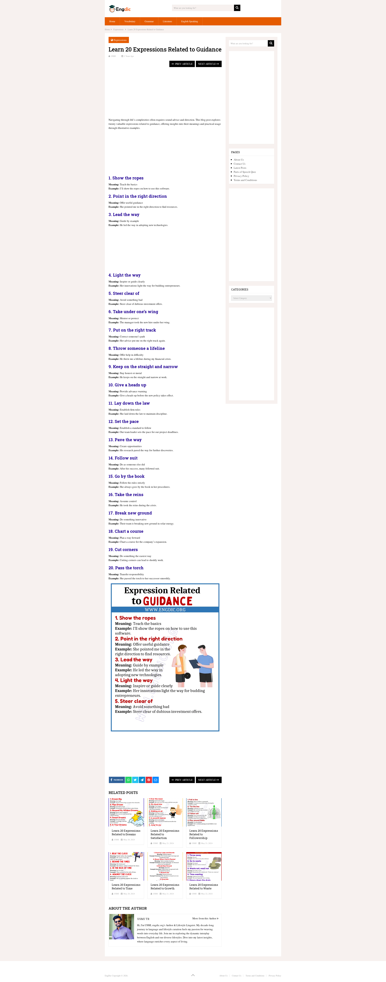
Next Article (207, 64)
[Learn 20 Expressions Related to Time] (126, 866)
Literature (167, 21)
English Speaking (189, 21)
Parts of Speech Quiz (245, 172)
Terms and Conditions (245, 180)
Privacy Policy (241, 176)
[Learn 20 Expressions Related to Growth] (165, 866)
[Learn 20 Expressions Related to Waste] (204, 866)
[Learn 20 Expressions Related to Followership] (204, 812)
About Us (239, 159)
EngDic (108, 975)
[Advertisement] (165, 93)
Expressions (120, 40)
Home (112, 21)
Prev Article (184, 64)
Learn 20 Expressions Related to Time (126, 886)
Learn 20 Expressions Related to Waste (203, 886)
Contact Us (239, 163)
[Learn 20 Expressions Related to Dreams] (126, 812)
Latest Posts (240, 167)
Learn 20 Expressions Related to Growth (165, 886)
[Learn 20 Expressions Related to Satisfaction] (165, 812)
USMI (113, 56)
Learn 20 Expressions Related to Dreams (126, 832)
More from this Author (204, 918)
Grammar (149, 21)
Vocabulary (129, 21)
